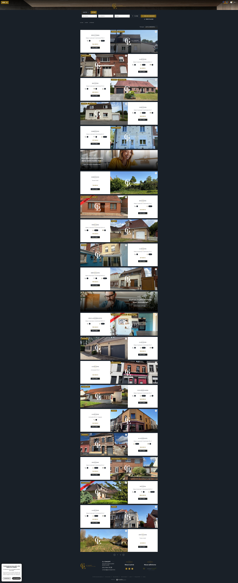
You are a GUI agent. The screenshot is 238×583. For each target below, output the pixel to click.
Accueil (81, 22)
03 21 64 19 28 (107, 567)
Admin (130, 576)
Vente (87, 22)
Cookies (144, 576)
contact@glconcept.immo (108, 569)
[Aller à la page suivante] (123, 555)
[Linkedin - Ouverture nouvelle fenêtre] (132, 569)
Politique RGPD (137, 576)
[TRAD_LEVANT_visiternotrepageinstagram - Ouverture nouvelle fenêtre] (129, 569)
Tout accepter (16, 578)
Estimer (94, 12)
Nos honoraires (107, 576)
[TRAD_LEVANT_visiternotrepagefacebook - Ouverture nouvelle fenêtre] (126, 569)
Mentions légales (124, 576)
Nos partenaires (116, 576)
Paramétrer (6, 578)
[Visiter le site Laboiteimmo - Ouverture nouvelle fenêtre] (121, 580)
